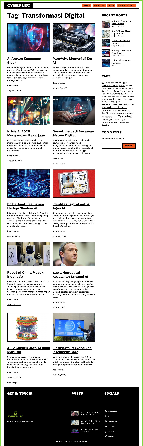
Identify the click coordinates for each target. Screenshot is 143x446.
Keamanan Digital (109, 104)
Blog (111, 5)
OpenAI (105, 113)
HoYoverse (111, 96)
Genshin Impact (126, 94)
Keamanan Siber (126, 104)
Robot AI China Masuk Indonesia (25, 274)
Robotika (119, 113)
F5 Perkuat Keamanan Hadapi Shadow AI (25, 206)
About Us (99, 5)
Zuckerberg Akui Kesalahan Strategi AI (70, 275)
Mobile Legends (123, 110)
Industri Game (128, 96)
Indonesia (119, 96)
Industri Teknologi (107, 99)
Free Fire (118, 88)
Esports (110, 88)
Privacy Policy (126, 5)
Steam (115, 117)
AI (103, 82)
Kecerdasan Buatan (114, 107)
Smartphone (107, 117)
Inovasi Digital (126, 99)
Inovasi (116, 99)
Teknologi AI (107, 119)
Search (129, 146)
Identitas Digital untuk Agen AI (71, 206)
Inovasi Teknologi (109, 102)
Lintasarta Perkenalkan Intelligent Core (72, 350)
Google (104, 96)
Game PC (129, 91)
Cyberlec (18, 5)
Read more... (13, 85)
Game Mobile (107, 91)
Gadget (125, 88)
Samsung (130, 113)
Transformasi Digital (109, 122)
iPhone (120, 102)
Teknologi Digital (119, 120)
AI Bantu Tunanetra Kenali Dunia (121, 22)
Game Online (119, 91)
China (104, 88)
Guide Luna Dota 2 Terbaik (90, 431)
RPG (124, 113)
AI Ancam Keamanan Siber (24, 61)
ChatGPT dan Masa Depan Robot (121, 32)
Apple (124, 83)
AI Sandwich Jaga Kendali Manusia (28, 350)
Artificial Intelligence (113, 85)
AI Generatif (109, 83)
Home (87, 5)
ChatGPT (129, 86)
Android (118, 83)
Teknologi (125, 116)
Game (131, 88)
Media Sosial (107, 111)
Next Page (12, 382)
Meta (115, 111)
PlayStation (112, 113)
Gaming (116, 93)
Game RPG (106, 94)
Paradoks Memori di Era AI (72, 61)
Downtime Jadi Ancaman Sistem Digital (73, 133)
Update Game (123, 122)
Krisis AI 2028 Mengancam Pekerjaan (26, 133)
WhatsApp (105, 125)
